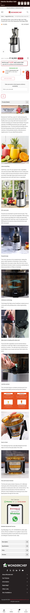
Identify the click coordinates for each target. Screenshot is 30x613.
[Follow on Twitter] (10, 570)
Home (2, 16)
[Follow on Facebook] (7, 570)
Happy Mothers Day (9, 16)
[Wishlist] (11, 610)
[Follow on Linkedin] (16, 570)
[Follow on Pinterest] (19, 570)
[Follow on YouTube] (22, 570)
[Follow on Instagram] (13, 570)
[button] (2, 24)
